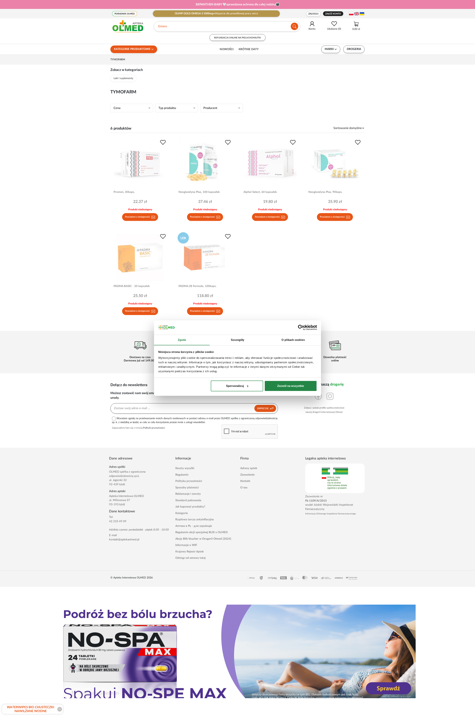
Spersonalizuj (235, 385)
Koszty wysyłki (184, 468)
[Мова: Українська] (362, 13)
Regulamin (181, 474)
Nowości (226, 49)
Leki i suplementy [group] (123, 78)
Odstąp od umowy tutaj (190, 558)
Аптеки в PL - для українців (193, 526)
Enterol (163, 26)
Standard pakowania (188, 500)
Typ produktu (167, 108)
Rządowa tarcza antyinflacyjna (194, 519)
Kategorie (181, 513)
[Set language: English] (356, 13)
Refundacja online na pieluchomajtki (237, 38)
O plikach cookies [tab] (293, 339)
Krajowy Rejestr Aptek (189, 551)
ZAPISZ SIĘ (263, 408)
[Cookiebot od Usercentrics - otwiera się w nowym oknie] (300, 327)
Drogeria (354, 49)
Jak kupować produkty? (190, 506)
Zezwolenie (247, 474)
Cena (117, 108)
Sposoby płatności (187, 487)
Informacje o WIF (186, 545)
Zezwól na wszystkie (290, 385)
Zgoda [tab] (182, 339)
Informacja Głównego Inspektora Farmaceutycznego (330, 514)
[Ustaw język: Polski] (351, 13)
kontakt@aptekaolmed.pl (124, 539)
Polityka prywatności (188, 481)
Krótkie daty (249, 49)
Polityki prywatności (154, 428)
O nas (244, 487)
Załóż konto (333, 14)
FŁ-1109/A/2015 (316, 500)
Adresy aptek (248, 468)
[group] (237, 4)
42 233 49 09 (117, 521)
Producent (210, 108)
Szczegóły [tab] (237, 339)
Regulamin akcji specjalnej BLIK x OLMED (201, 532)
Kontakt (245, 481)
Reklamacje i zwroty (188, 493)
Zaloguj (313, 14)
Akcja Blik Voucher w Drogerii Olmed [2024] (203, 538)
